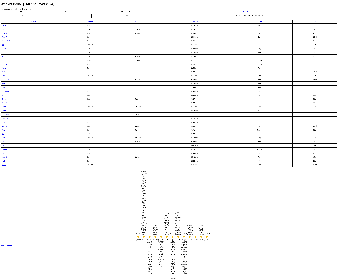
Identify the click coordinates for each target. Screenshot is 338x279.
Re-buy (138, 21)
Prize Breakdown (249, 12)
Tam (3, 29)
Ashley (4, 33)
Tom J (4, 141)
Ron (3, 56)
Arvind (4, 103)
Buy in (90, 21)
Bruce (4, 99)
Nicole (4, 138)
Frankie (4, 111)
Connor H (5, 80)
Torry (4, 145)
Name (33, 21)
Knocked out (194, 21)
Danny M (5, 114)
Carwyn (5, 25)
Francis (4, 107)
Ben (3, 122)
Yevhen (4, 60)
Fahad (4, 149)
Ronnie (4, 64)
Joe (3, 153)
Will (3, 45)
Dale (3, 87)
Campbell (5, 91)
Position (315, 21)
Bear (3, 76)
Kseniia (4, 68)
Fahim (4, 130)
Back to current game (9, 246)
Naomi (4, 157)
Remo (4, 49)
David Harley (7, 41)
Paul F (4, 37)
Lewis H (5, 118)
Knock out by (259, 21)
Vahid (4, 83)
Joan (4, 165)
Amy (3, 134)
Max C (4, 126)
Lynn (3, 52)
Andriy (4, 72)
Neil (3, 161)
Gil (3, 95)
